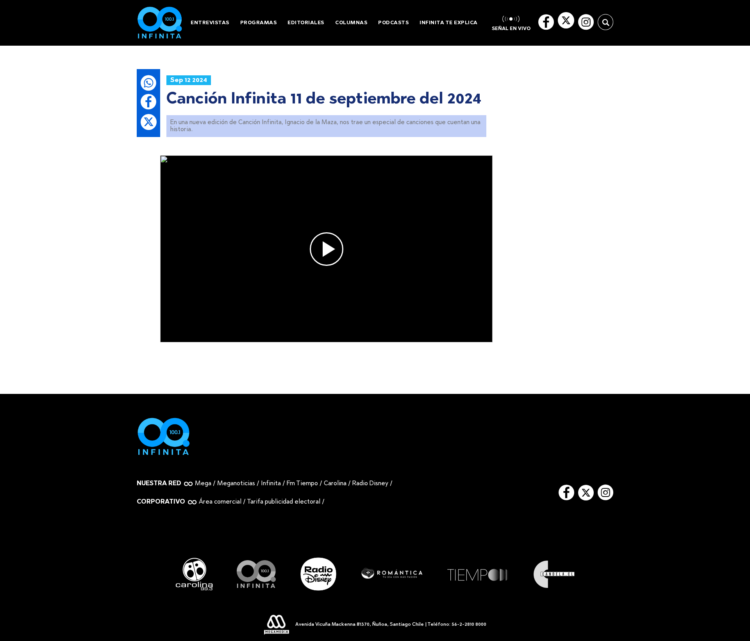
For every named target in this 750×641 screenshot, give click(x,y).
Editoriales (306, 22)
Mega (203, 484)
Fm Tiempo (302, 484)
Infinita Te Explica (449, 22)
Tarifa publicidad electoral (283, 502)
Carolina (335, 484)
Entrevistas (210, 22)
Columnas (351, 22)
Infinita (271, 484)
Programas (258, 22)
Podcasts (393, 22)
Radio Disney (370, 484)
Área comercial (220, 502)
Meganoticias (236, 484)
